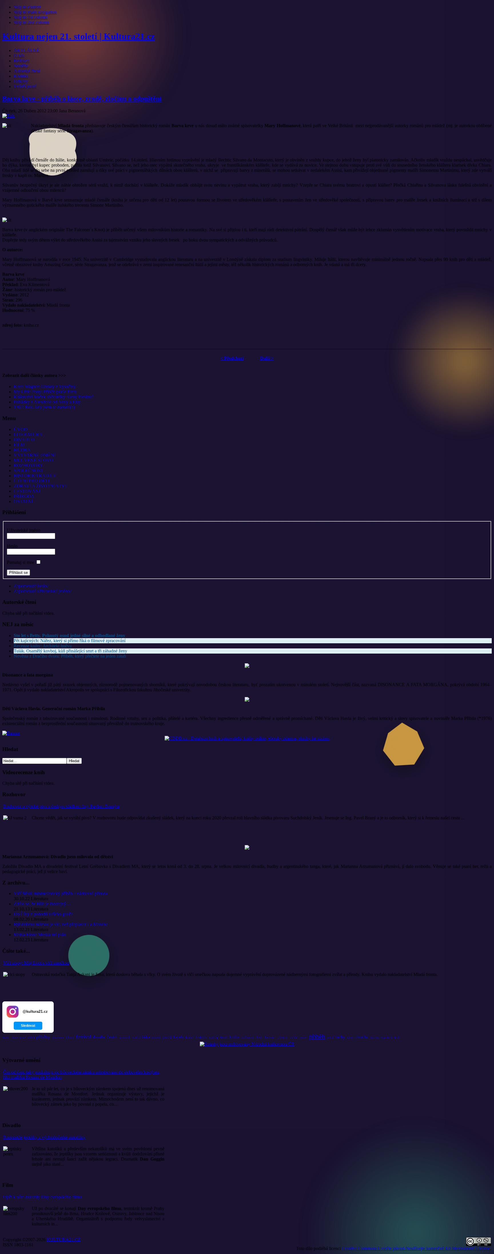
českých (201, 1037)
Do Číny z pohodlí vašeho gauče (43, 914)
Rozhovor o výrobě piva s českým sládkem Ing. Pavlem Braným (61, 806)
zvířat (294, 1037)
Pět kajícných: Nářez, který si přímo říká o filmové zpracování (70, 640)
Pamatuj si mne (20, 562)
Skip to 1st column (30, 17)
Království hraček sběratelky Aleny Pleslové (53, 396)
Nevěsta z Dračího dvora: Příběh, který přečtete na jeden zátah (70, 656)
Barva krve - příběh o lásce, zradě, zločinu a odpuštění (82, 98)
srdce (14, 1037)
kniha (234, 1037)
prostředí (125, 1037)
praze (22, 1037)
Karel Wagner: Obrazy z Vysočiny (45, 386)
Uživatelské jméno (23, 530)
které (223, 1037)
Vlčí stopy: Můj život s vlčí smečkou (36, 963)
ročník (31, 1037)
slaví (396, 1037)
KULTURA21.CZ (64, 1239)
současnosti (247, 1037)
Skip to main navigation (35, 12)
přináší (167, 1037)
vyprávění (386, 1037)
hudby (340, 1037)
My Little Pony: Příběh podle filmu (45, 391)
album (69, 1037)
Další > (267, 358)
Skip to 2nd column (31, 22)
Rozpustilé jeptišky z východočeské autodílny (44, 1137)
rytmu (350, 1037)
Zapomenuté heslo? (31, 586)
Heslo (12, 546)
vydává (136, 1037)
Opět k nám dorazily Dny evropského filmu (42, 1197)
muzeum (57, 1037)
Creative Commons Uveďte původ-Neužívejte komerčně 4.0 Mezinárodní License (416, 1248)
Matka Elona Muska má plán (40, 934)
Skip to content (27, 7)
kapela (179, 1037)
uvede (303, 1037)
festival (83, 1037)
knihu (189, 1037)
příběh (317, 1036)
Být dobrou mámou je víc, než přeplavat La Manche (61, 924)
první (330, 1037)
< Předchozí (232, 358)
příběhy (43, 1037)
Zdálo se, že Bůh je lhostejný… (42, 903)
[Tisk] (8, 115)
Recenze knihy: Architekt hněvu (43, 645)
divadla (99, 1037)
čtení (259, 1037)
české (112, 1037)
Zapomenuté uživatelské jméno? (43, 591)
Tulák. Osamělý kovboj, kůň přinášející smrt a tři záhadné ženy (70, 650)
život (5, 1037)
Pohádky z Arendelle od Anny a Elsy (47, 402)
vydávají (214, 1037)
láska (146, 1037)
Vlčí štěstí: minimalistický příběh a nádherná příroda (60, 893)
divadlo (362, 1037)
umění (156, 1037)
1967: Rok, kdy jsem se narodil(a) (44, 407)
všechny (374, 1037)
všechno (282, 1037)
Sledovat (28, 1026)
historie (270, 1037)
